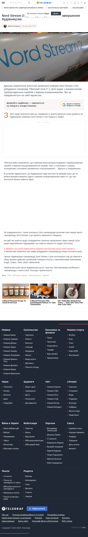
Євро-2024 (73, 351)
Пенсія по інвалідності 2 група (12, 481)
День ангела (74, 445)
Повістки (29, 428)
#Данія (46, 275)
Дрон (6, 399)
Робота (28, 339)
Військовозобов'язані (34, 441)
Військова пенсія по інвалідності (12, 488)
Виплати (29, 343)
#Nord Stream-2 (35, 275)
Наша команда (8, 521)
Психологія (30, 399)
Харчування (30, 391)
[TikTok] (85, 3)
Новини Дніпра (10, 343)
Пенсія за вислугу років (11, 498)
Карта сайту (23, 521)
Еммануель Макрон (55, 443)
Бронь (28, 432)
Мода (71, 395)
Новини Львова (10, 351)
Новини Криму (10, 369)
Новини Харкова (11, 339)
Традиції (72, 437)
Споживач (73, 391)
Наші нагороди (52, 518)
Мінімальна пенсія (11, 493)
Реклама (38, 518)
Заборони (73, 441)
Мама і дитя (30, 387)
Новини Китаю (53, 403)
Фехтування (74, 355)
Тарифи (50, 350)
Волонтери (8, 445)
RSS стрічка (67, 521)
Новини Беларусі (54, 407)
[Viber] (67, 3)
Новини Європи (54, 387)
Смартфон (8, 403)
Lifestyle (72, 381)
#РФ (9, 275)
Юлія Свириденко (54, 463)
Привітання (74, 415)
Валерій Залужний (55, 447)
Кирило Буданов (54, 451)
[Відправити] (29, 3)
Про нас (5, 515)
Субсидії (29, 347)
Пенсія (5, 471)
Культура (72, 403)
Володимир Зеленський (52, 429)
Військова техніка (11, 449)
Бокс (71, 339)
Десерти (28, 488)
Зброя (6, 441)
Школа (28, 355)
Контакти (66, 518)
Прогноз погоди (32, 367)
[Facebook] (64, 2)
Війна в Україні (10, 423)
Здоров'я (29, 381)
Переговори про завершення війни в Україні (23, 8)
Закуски (28, 496)
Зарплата (29, 335)
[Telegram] (71, 2)
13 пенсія (8, 476)
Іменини (72, 449)
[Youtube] (75, 3)
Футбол (72, 335)
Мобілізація (30, 423)
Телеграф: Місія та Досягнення (45, 521)
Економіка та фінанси (52, 331)
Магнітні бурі (74, 411)
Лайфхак (72, 407)
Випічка (28, 476)
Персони (50, 423)
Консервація (30, 480)
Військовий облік (32, 445)
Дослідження (30, 403)
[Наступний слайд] (85, 8)
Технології (8, 387)
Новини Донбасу (11, 365)
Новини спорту (75, 330)
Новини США (52, 391)
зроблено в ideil (78, 527)
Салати (28, 492)
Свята (70, 423)
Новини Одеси (10, 347)
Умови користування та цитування (16, 518)
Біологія (7, 395)
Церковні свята (75, 428)
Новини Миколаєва (12, 373)
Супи (27, 484)
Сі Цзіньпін (51, 439)
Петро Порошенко (55, 455)
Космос (7, 391)
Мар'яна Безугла (54, 459)
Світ (47, 381)
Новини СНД (52, 399)
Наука (5, 381)
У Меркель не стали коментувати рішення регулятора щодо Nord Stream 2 (39, 248)
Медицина (29, 351)
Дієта (27, 395)
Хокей (71, 347)
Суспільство (31, 330)
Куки (46, 13)
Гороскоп (73, 387)
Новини (6, 330)
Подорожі (73, 399)
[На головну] (44, 3)
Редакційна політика (56, 515)
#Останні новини (19, 275)
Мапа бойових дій (11, 428)
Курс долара (52, 354)
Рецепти (28, 471)
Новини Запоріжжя (12, 355)
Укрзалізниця (52, 358)
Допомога (29, 363)
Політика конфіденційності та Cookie (28, 515)
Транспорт (51, 342)
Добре (56, 13)
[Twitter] (78, 2)
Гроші (49, 338)
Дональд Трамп (53, 435)
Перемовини (9, 437)
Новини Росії (52, 395)
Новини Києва (10, 335)
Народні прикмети (76, 432)
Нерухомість (52, 346)
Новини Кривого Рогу (10, 360)
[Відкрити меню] (3, 3)
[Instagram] (81, 2)
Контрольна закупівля (58, 8)
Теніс (71, 343)
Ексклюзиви (78, 8)
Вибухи (7, 432)
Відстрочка (30, 437)
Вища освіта (30, 359)
